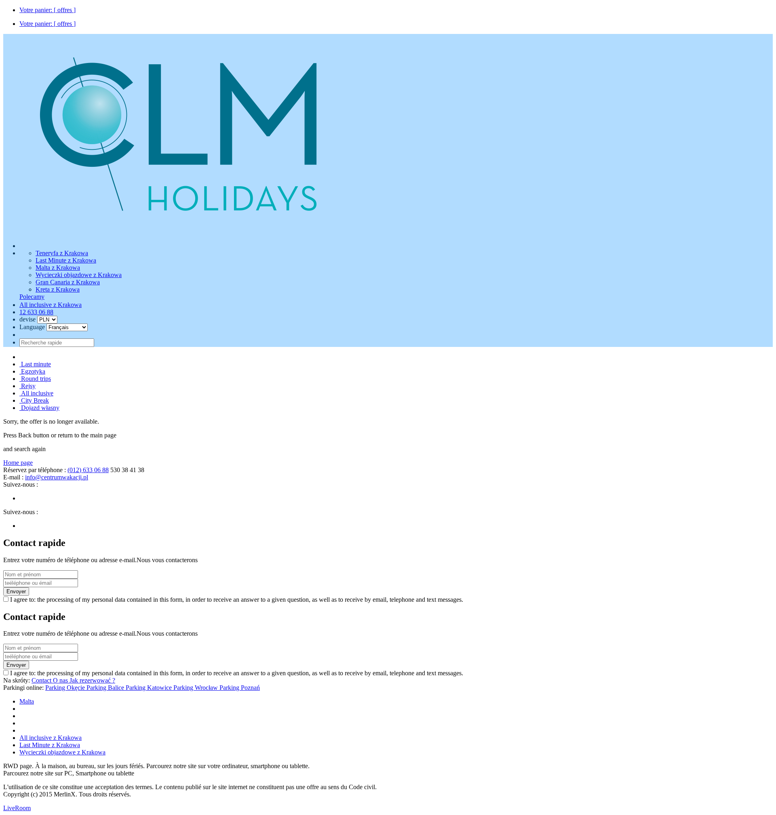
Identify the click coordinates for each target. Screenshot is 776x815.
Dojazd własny (39, 407)
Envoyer (16, 591)
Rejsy (27, 385)
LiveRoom (17, 807)
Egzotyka (32, 371)
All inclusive (36, 393)
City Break (34, 400)
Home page (18, 462)
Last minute (35, 364)
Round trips (35, 378)
